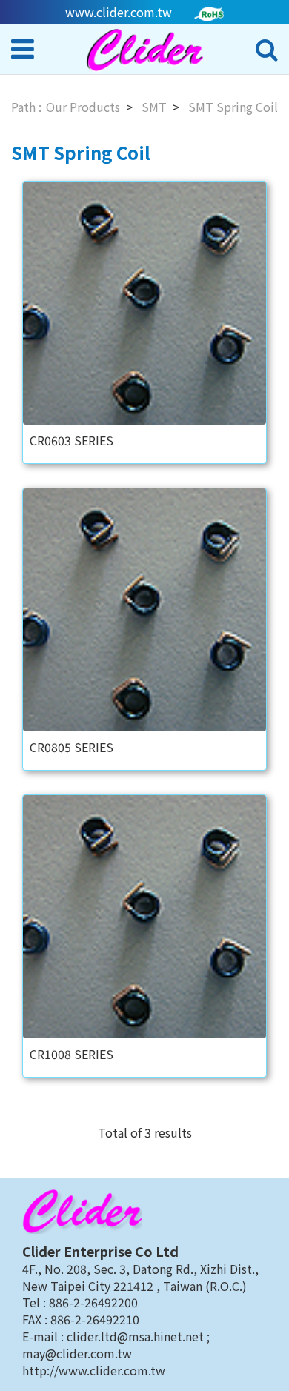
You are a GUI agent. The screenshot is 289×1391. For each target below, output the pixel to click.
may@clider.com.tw (77, 1353)
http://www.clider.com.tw (93, 1370)
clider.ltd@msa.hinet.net (137, 1336)
